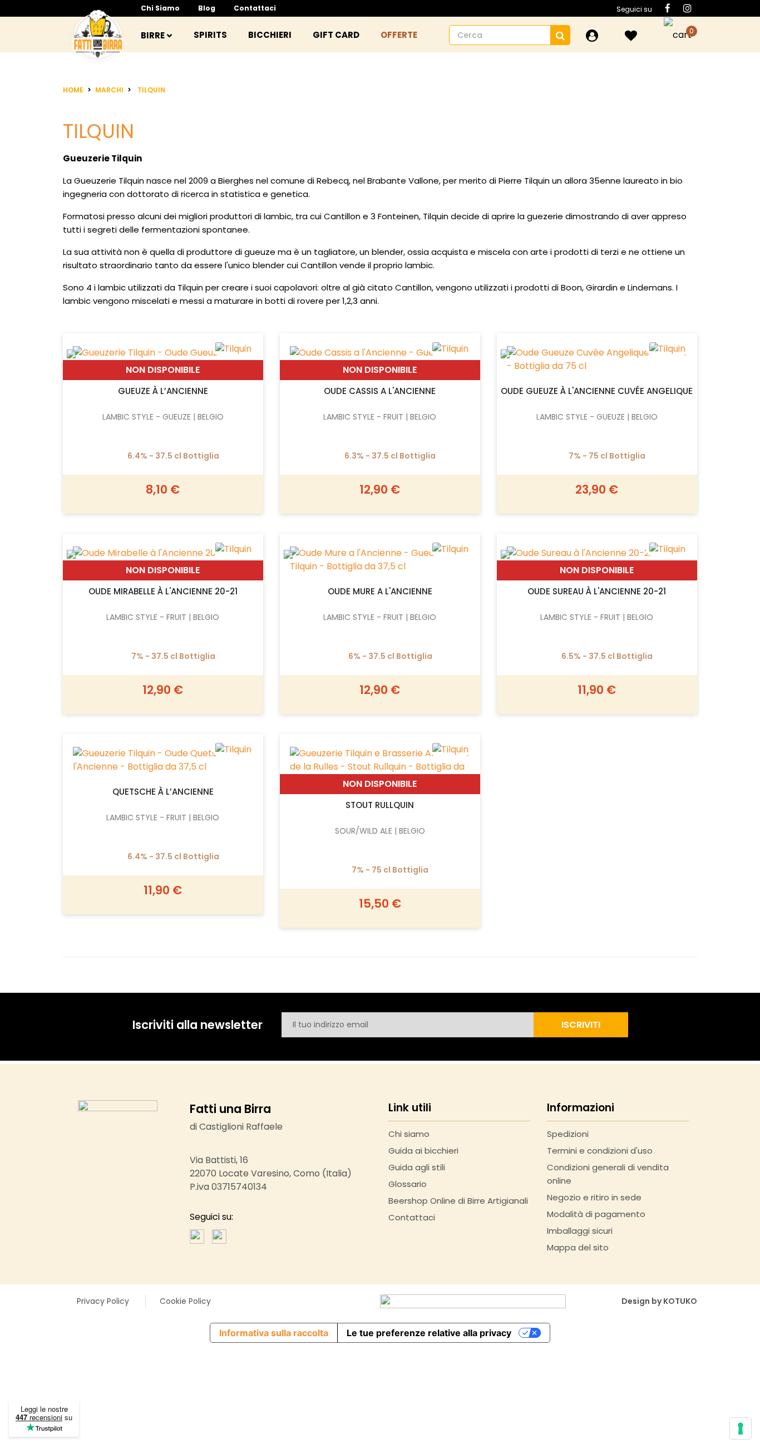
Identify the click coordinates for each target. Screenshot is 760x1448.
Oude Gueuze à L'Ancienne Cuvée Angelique (597, 391)
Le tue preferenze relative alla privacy (429, 1332)
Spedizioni (568, 1134)
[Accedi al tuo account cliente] (592, 35)
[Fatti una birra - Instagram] (219, 1236)
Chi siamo (160, 8)
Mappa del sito (578, 1247)
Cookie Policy (185, 1301)
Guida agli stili (416, 1167)
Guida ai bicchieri (423, 1150)
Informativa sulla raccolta (273, 1332)
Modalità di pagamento (596, 1214)
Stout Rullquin (380, 805)
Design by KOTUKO (659, 1301)
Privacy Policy (103, 1301)
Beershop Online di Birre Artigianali (458, 1200)
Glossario (407, 1184)
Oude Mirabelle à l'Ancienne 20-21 (163, 591)
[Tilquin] (450, 749)
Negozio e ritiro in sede (594, 1197)
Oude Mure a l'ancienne (380, 591)
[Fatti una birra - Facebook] (197, 1236)
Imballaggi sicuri (580, 1231)
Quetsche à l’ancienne (163, 791)
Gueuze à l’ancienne (163, 391)
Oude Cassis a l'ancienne (380, 391)
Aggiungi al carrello (163, 350)
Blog (206, 8)
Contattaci (255, 8)
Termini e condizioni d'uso (600, 1150)
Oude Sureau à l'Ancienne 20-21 (596, 591)
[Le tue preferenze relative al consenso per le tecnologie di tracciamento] (740, 1428)
